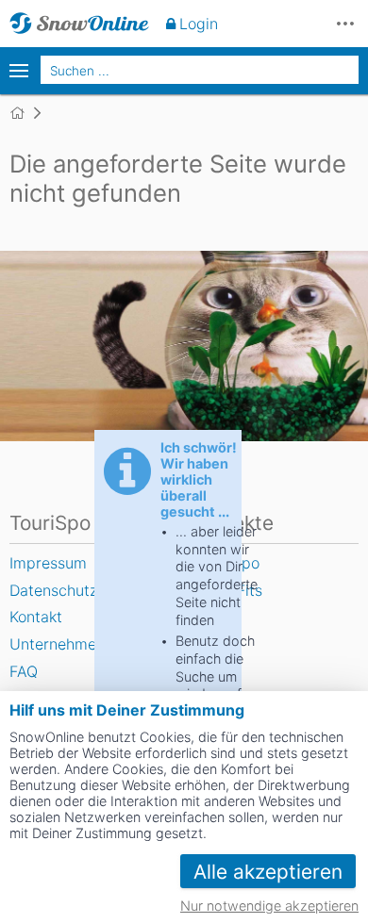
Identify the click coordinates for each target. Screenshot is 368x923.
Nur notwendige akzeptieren (269, 906)
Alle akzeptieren (268, 871)
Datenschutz (53, 590)
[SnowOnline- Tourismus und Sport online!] (25, 113)
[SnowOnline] (79, 23)
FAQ (23, 671)
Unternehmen (57, 644)
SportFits (229, 590)
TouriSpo (228, 562)
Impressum (48, 562)
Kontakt (35, 616)
